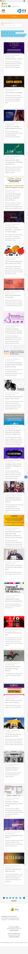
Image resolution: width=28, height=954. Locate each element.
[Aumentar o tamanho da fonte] (2, 6)
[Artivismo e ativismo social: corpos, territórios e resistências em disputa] (14, 318)
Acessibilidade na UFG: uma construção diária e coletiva (13, 500)
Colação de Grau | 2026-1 (14, 59)
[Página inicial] (3, 12)
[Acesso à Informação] (4, 3)
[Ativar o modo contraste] (6, 6)
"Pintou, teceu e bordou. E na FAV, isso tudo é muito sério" (14, 567)
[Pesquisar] (23, 25)
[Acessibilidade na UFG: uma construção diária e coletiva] (14, 487)
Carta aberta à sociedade (13, 92)
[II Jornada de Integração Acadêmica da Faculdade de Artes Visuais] (14, 352)
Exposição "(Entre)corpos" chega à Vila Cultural (14, 397)
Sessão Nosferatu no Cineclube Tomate (12, 769)
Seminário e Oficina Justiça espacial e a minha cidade (13, 804)
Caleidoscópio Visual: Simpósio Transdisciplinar (13, 600)
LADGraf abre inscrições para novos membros (13, 701)
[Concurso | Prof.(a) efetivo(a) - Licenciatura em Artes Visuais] (14, 217)
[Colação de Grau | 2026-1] (14, 48)
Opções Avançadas (21, 27)
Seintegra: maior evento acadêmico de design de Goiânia (13, 466)
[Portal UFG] (21, 12)
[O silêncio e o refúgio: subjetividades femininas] (14, 116)
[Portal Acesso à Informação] (15, 910)
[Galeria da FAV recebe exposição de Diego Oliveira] (14, 656)
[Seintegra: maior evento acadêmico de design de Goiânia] (14, 453)
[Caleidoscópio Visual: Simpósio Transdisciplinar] (14, 589)
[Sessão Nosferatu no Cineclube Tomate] (14, 757)
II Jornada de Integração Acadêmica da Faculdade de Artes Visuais (13, 365)
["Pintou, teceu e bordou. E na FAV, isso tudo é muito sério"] (14, 555)
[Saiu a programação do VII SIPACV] (14, 825)
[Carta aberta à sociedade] (14, 82)
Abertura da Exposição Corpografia (13, 296)
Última (24, 898)
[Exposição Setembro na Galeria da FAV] (14, 859)
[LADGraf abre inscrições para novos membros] (14, 690)
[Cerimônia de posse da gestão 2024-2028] (14, 724)
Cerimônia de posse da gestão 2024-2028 (12, 735)
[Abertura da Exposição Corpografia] (14, 285)
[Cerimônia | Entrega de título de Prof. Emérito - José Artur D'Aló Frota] (14, 420)
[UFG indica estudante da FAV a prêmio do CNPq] (14, 251)
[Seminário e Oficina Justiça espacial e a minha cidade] (14, 791)
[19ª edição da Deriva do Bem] (14, 622)
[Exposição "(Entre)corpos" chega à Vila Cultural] (14, 386)
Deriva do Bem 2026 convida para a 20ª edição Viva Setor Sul (13, 162)
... (20, 898)
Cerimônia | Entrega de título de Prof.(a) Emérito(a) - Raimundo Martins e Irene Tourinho (13, 534)
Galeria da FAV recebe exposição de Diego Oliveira (12, 669)
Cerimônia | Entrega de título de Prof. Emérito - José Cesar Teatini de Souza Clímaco (13, 197)
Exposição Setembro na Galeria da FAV (13, 870)
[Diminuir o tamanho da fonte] (4, 6)
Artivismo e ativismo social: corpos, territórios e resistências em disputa (13, 331)
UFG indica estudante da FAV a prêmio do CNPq (13, 262)
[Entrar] (1, 1)
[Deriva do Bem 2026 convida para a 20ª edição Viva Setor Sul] (14, 150)
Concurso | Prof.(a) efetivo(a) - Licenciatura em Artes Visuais (13, 230)
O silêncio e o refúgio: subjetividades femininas (13, 127)
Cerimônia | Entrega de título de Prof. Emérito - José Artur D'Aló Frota (13, 432)
